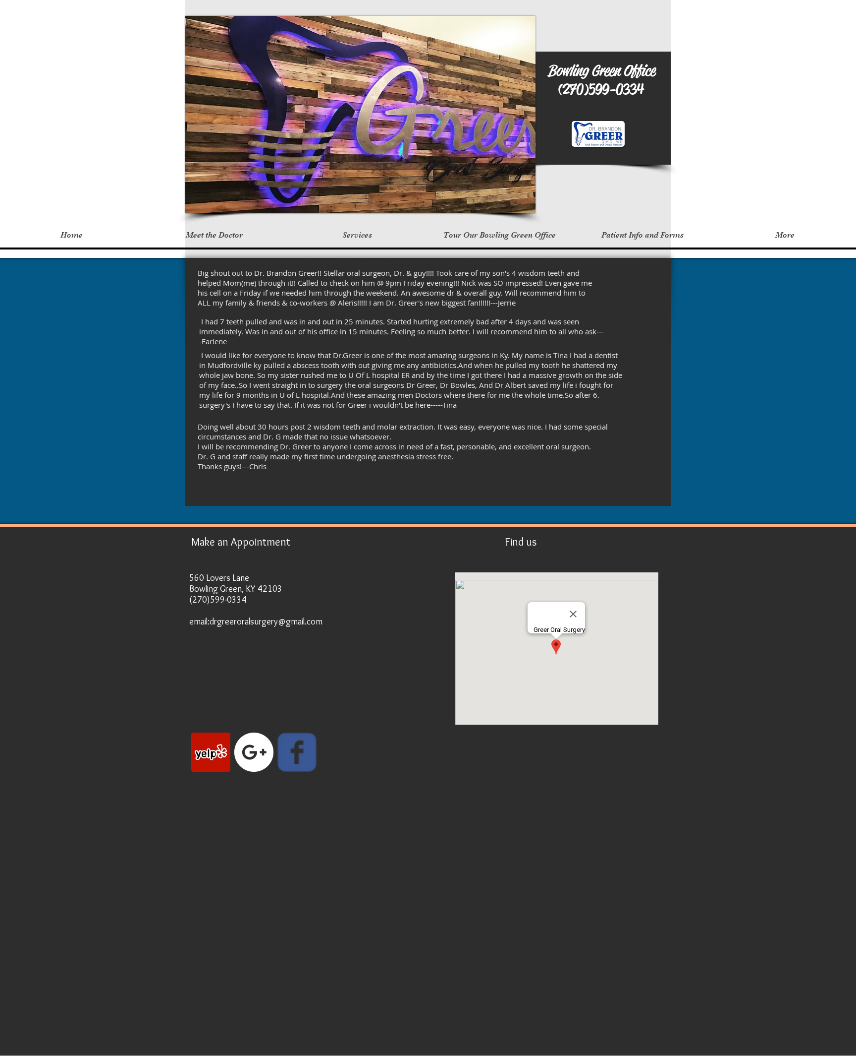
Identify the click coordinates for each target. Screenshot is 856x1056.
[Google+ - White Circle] (253, 752)
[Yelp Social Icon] (210, 752)
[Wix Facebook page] (297, 752)
